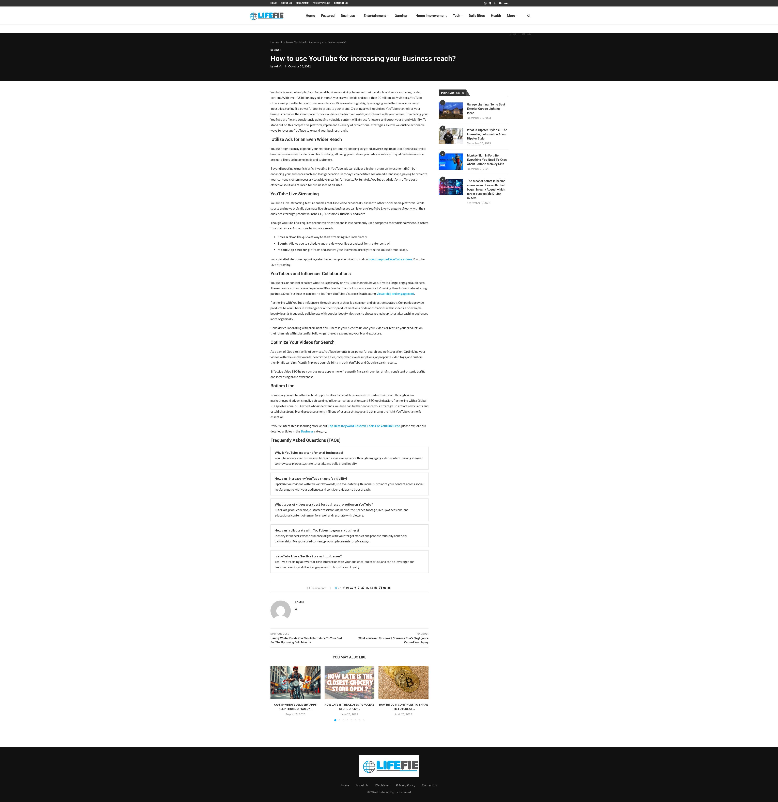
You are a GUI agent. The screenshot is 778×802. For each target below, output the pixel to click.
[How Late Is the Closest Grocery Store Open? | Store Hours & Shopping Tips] (350, 682)
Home (273, 3)
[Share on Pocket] (384, 588)
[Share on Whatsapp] (371, 588)
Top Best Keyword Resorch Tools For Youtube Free (364, 426)
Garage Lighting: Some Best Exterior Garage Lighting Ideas (486, 109)
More (511, 16)
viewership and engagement (395, 293)
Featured (328, 16)
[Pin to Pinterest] (347, 588)
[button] (276, 693)
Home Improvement (431, 16)
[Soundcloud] (506, 3)
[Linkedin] (495, 3)
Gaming (401, 16)
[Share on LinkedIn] (351, 588)
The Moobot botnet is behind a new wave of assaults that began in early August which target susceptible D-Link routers (486, 189)
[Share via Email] (389, 588)
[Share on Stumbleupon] (367, 588)
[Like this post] (339, 588)
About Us (286, 3)
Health (496, 16)
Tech (456, 16)
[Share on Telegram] (375, 588)
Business (348, 16)
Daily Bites (477, 16)
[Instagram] (485, 3)
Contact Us (341, 3)
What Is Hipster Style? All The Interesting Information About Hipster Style (487, 134)
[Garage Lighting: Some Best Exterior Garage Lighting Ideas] (451, 110)
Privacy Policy (321, 3)
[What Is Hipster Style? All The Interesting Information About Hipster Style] (451, 136)
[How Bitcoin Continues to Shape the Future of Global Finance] (403, 682)
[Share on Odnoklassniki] (359, 588)
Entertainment (375, 16)
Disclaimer (302, 3)
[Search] (529, 15)
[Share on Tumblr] (355, 588)
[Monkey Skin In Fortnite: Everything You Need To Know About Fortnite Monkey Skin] (451, 161)
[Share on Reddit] (362, 588)
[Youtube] (500, 3)
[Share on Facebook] (344, 588)
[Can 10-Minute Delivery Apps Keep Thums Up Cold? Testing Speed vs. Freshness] (295, 682)
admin (278, 66)
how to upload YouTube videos (390, 259)
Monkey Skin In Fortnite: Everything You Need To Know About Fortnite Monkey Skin (487, 160)
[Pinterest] (490, 3)
